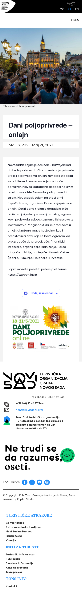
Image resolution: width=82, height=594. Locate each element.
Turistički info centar (20, 554)
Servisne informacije (20, 563)
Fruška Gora (14, 536)
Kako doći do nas (17, 567)
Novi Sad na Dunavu (19, 531)
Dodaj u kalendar (42, 293)
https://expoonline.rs (23, 274)
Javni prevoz (14, 572)
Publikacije (13, 559)
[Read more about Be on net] (71, 3)
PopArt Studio (25, 499)
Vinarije (11, 540)
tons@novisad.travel (29, 410)
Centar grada (15, 522)
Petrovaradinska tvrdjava (23, 527)
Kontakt (11, 586)
